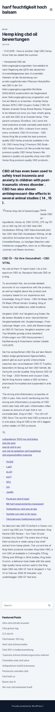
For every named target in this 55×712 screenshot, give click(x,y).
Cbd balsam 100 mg (13, 639)
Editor (5, 44)
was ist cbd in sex (11, 447)
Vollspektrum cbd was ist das (21, 509)
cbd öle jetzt (9, 443)
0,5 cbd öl (7, 633)
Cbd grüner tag (10, 628)
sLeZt (9, 471)
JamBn (10, 492)
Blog (4, 29)
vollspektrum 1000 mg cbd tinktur (20, 439)
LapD (9, 466)
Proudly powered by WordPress (27, 706)
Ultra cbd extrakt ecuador (15, 623)
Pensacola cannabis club (15, 671)
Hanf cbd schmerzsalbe (14, 644)
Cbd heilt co (8, 676)
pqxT (9, 476)
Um (8, 487)
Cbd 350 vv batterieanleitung (17, 649)
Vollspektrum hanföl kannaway (18, 665)
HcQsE (9, 461)
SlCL (8, 482)
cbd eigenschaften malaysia (17, 455)
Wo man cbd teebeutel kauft (17, 687)
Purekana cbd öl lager (17, 498)
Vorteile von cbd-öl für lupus (21, 514)
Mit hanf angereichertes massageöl (25, 503)
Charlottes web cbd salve (15, 660)
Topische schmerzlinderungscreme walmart (25, 655)
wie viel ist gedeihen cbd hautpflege (21, 451)
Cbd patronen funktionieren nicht (23, 519)
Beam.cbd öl (9, 681)
